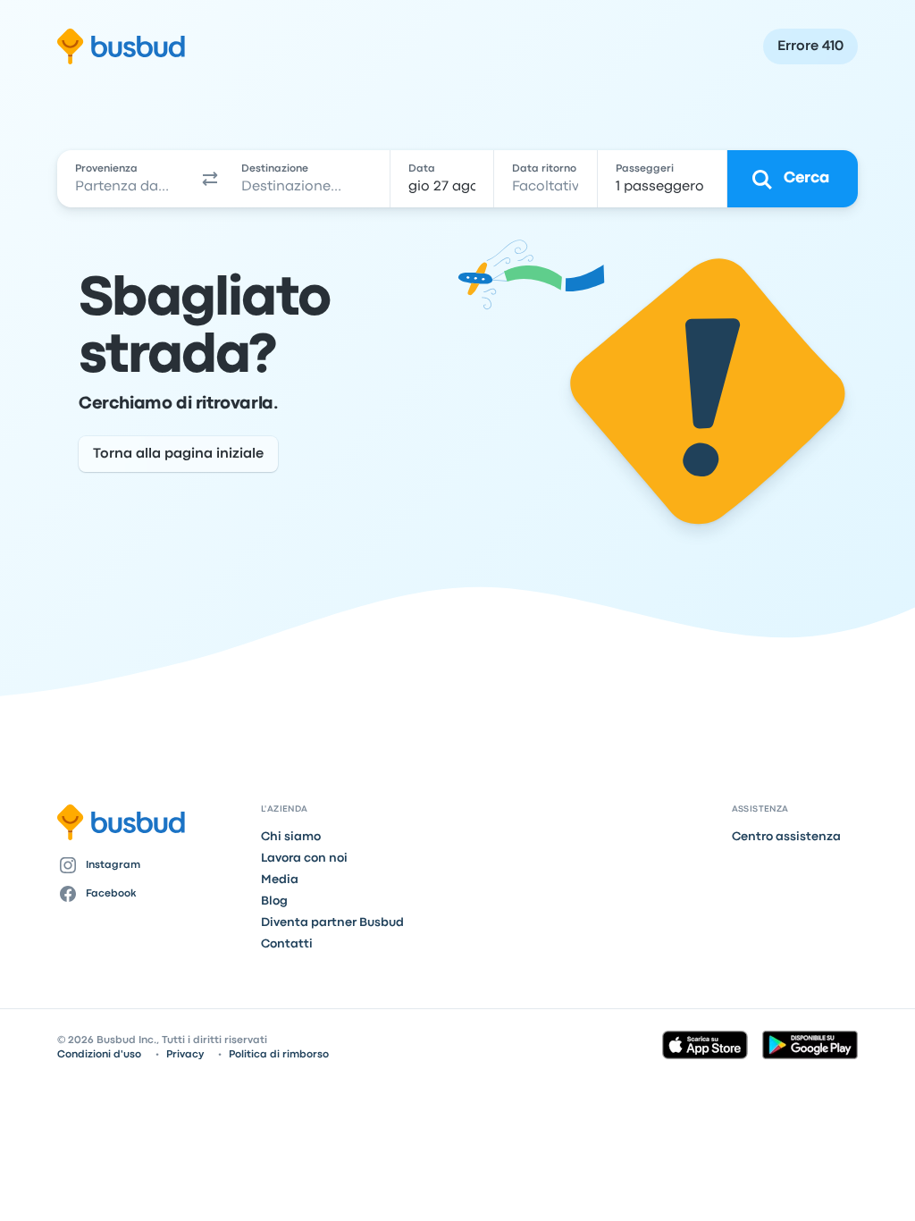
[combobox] (126, 179)
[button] (210, 179)
